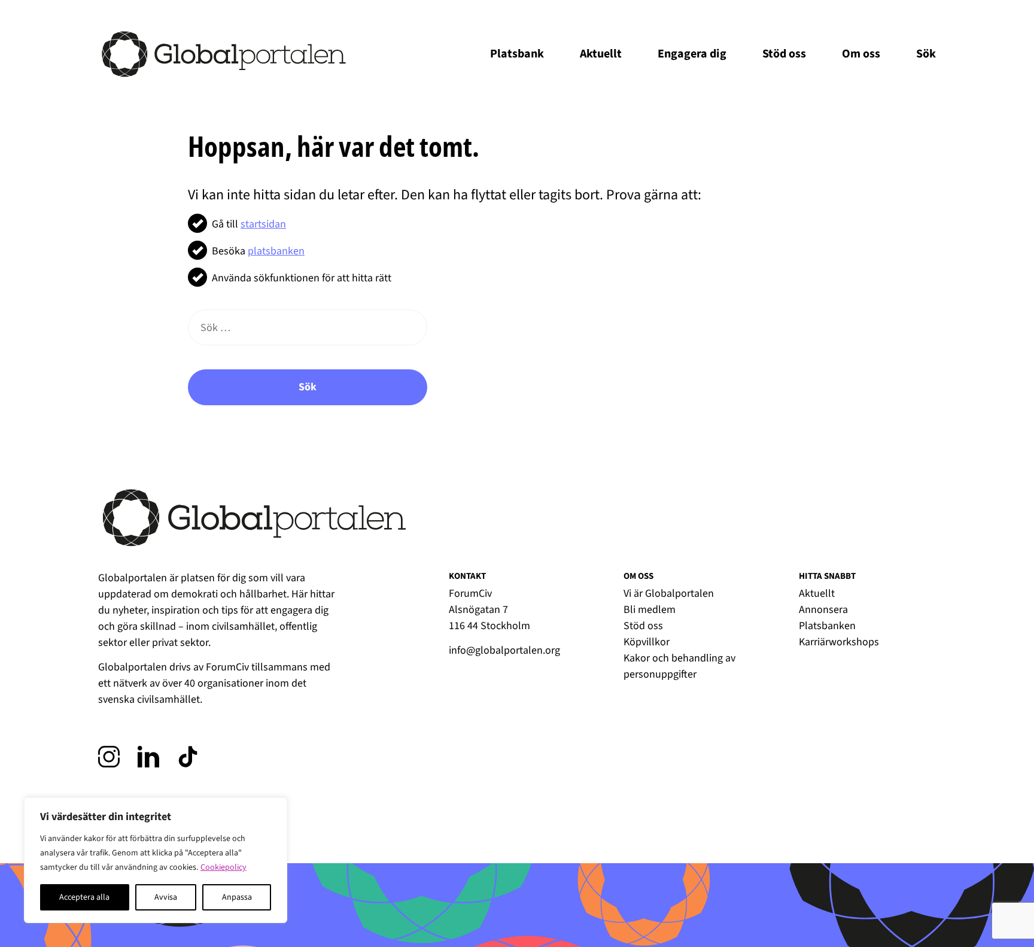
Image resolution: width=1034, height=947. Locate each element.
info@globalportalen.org (504, 650)
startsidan (263, 224)
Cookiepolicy (223, 867)
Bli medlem (650, 609)
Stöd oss (784, 53)
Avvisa (165, 897)
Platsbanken (827, 625)
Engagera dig (692, 53)
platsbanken (276, 251)
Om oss (861, 53)
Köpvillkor (647, 642)
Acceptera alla (84, 897)
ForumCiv (227, 667)
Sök (308, 387)
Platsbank (517, 53)
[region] (155, 860)
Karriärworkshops (839, 642)
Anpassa (237, 897)
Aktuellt (601, 53)
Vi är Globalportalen (669, 593)
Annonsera (823, 609)
